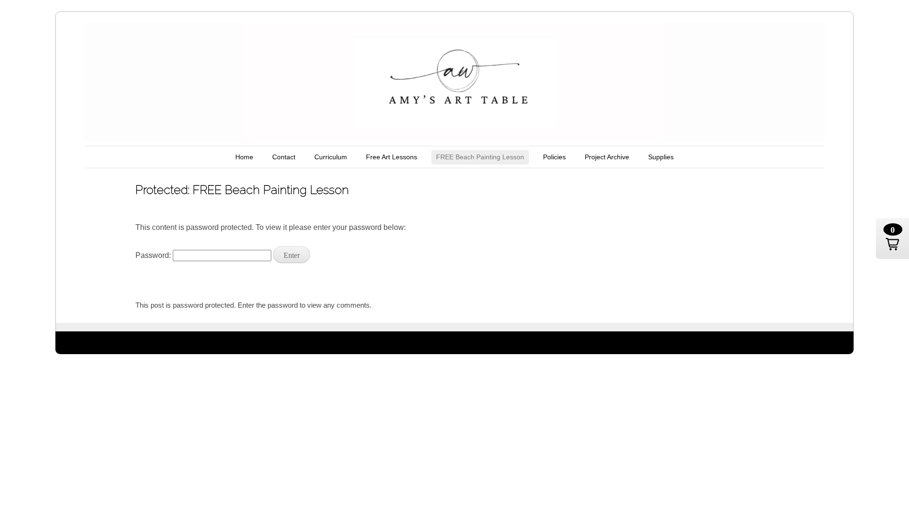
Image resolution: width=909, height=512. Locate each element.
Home (244, 157)
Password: (154, 255)
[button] (892, 238)
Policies (554, 157)
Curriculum (330, 157)
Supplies (661, 157)
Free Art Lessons (391, 157)
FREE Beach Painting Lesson (480, 157)
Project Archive (607, 157)
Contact (283, 157)
